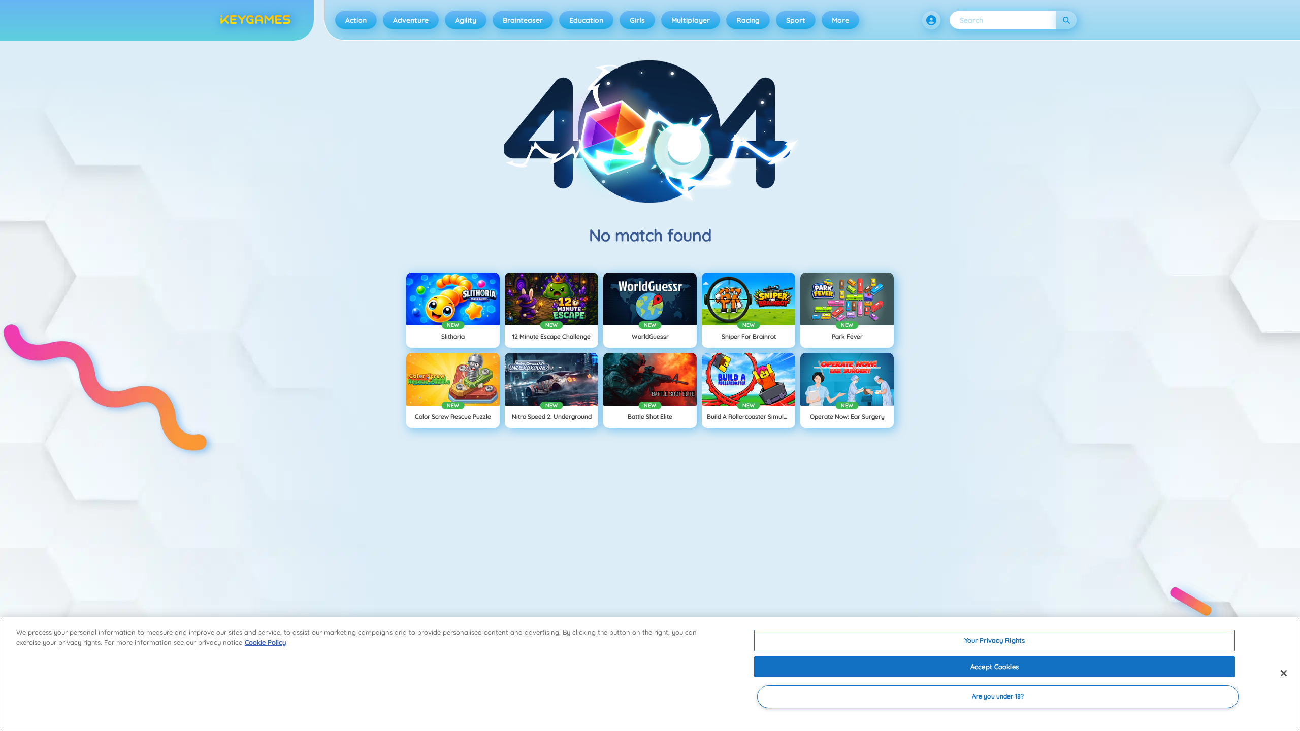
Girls (637, 20)
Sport (795, 20)
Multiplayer (690, 20)
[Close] (1284, 673)
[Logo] (255, 20)
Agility (465, 20)
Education (586, 20)
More (840, 20)
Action (356, 20)
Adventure (411, 20)
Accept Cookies (994, 666)
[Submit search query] (1066, 20)
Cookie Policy (265, 642)
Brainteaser (523, 20)
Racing (748, 20)
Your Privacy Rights (994, 640)
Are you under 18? (998, 697)
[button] (931, 20)
